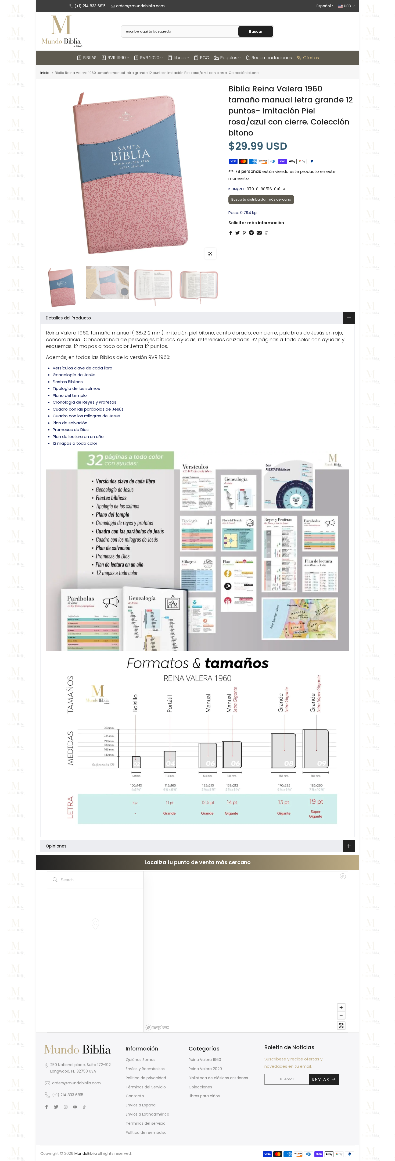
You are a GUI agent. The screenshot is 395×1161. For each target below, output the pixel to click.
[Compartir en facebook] (230, 233)
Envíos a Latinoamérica (147, 1114)
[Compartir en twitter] (237, 233)
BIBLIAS (89, 58)
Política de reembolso (146, 1132)
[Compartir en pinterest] (244, 233)
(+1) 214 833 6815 (90, 6)
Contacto (135, 1096)
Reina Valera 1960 (205, 1059)
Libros (180, 58)
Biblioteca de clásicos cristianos (218, 1078)
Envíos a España (141, 1105)
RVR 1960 (117, 58)
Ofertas (311, 58)
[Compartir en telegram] (251, 233)
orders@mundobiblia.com (140, 6)
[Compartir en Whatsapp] (266, 233)
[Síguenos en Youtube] (75, 1107)
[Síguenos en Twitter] (56, 1107)
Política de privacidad (146, 1078)
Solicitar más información (256, 222)
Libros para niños (204, 1096)
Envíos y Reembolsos (145, 1068)
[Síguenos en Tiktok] (84, 1107)
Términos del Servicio (146, 1087)
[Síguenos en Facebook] (46, 1107)
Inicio (44, 72)
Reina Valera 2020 (205, 1068)
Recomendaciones (272, 58)
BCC (204, 58)
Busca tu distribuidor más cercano (261, 199)
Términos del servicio (146, 1123)
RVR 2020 (149, 58)
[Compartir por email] (259, 233)
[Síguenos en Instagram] (65, 1107)
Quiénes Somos (140, 1059)
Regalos (228, 58)
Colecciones (200, 1087)
